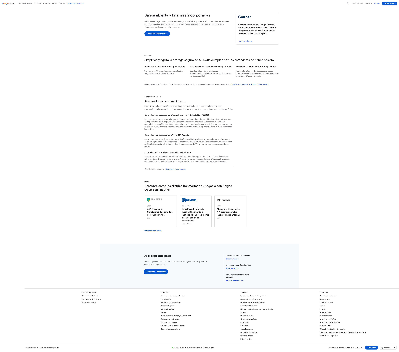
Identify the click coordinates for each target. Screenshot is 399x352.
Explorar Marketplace (234, 280)
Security (163, 312)
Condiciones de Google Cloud (49, 347)
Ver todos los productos (89, 302)
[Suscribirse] (371, 347)
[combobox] (388, 348)
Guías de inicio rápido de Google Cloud (252, 302)
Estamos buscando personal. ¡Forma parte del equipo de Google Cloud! (343, 332)
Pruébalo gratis (232, 268)
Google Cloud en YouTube (328, 319)
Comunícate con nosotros (75, 3)
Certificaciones (245, 326)
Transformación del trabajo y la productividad (176, 316)
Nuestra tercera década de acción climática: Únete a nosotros (194, 347)
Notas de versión (245, 339)
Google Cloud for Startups (248, 332)
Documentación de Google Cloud (251, 299)
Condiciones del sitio (31, 347)
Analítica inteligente (167, 306)
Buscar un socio (232, 259)
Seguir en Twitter (325, 326)
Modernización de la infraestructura (173, 296)
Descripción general (25, 3)
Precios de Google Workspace (91, 299)
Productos (46, 3)
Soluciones (37, 3)
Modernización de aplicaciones (171, 302)
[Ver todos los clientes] (153, 230)
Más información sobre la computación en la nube (256, 309)
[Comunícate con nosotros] (157, 33)
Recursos (62, 3)
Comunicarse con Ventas (328, 296)
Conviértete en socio (326, 302)
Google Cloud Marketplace (249, 306)
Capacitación (244, 322)
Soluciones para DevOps (169, 322)
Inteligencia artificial (167, 309)
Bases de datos (166, 299)
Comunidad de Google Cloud (329, 336)
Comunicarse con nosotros (176, 169)
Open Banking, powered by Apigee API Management (250, 84)
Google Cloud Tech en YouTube (330, 322)
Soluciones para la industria (170, 319)
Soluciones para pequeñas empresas (173, 326)
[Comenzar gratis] (389, 3)
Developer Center (325, 312)
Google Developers (246, 329)
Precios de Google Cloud (90, 296)
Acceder (377, 3)
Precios (54, 3)
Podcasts (323, 309)
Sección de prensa (326, 316)
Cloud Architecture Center (248, 319)
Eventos (322, 306)
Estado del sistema (246, 336)
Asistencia (368, 3)
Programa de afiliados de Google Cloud (253, 296)
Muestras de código (246, 316)
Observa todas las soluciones (170, 329)
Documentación (358, 3)
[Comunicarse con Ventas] (156, 271)
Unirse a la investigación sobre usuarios (332, 329)
